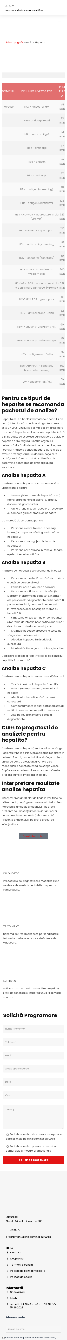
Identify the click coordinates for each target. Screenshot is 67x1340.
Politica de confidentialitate (27, 1271)
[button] (33, 75)
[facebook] (49, 5)
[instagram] (59, 5)
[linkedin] (54, 5)
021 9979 (9, 5)
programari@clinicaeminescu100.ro (24, 10)
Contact (15, 1252)
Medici (14, 1298)
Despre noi (17, 1258)
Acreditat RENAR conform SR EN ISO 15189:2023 (33, 1305)
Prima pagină (14, 42)
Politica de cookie (21, 1277)
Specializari (17, 1292)
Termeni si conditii (21, 1265)
